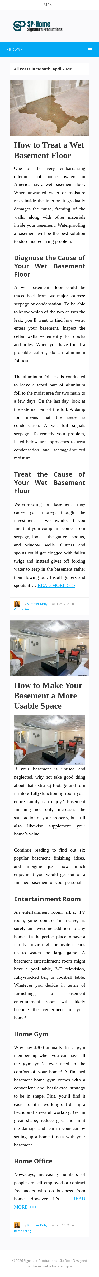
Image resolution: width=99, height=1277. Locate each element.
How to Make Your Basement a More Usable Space (48, 695)
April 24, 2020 (61, 604)
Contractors (22, 609)
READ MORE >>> (56, 585)
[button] (49, 5)
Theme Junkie (41, 1266)
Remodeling (22, 1231)
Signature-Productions (40, 1260)
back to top (61, 1266)
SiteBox (64, 1260)
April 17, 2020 (61, 1225)
